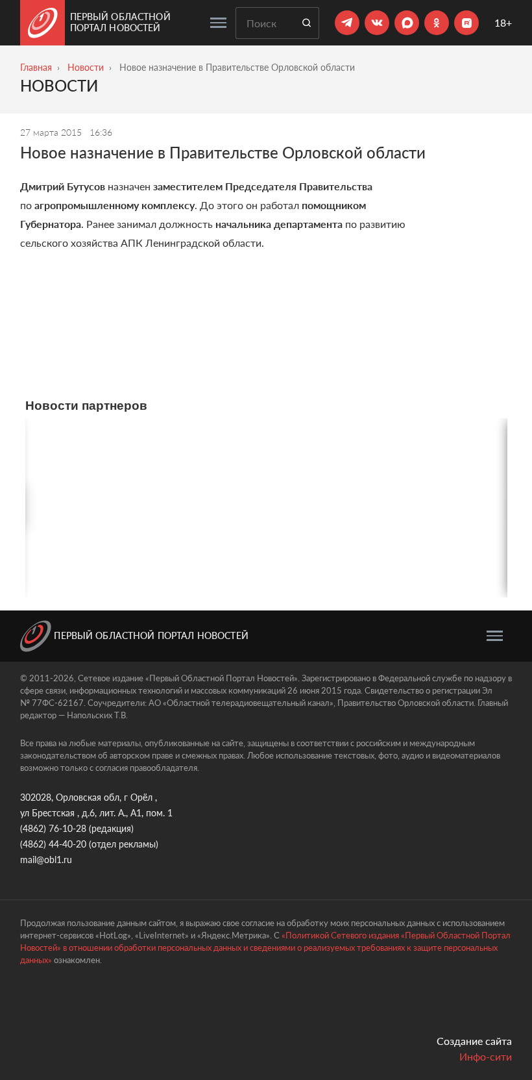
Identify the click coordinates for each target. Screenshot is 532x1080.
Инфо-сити (485, 1056)
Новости (85, 67)
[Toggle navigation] (218, 22)
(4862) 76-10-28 (53, 828)
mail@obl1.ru (46, 859)
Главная (36, 67)
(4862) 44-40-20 (53, 843)
